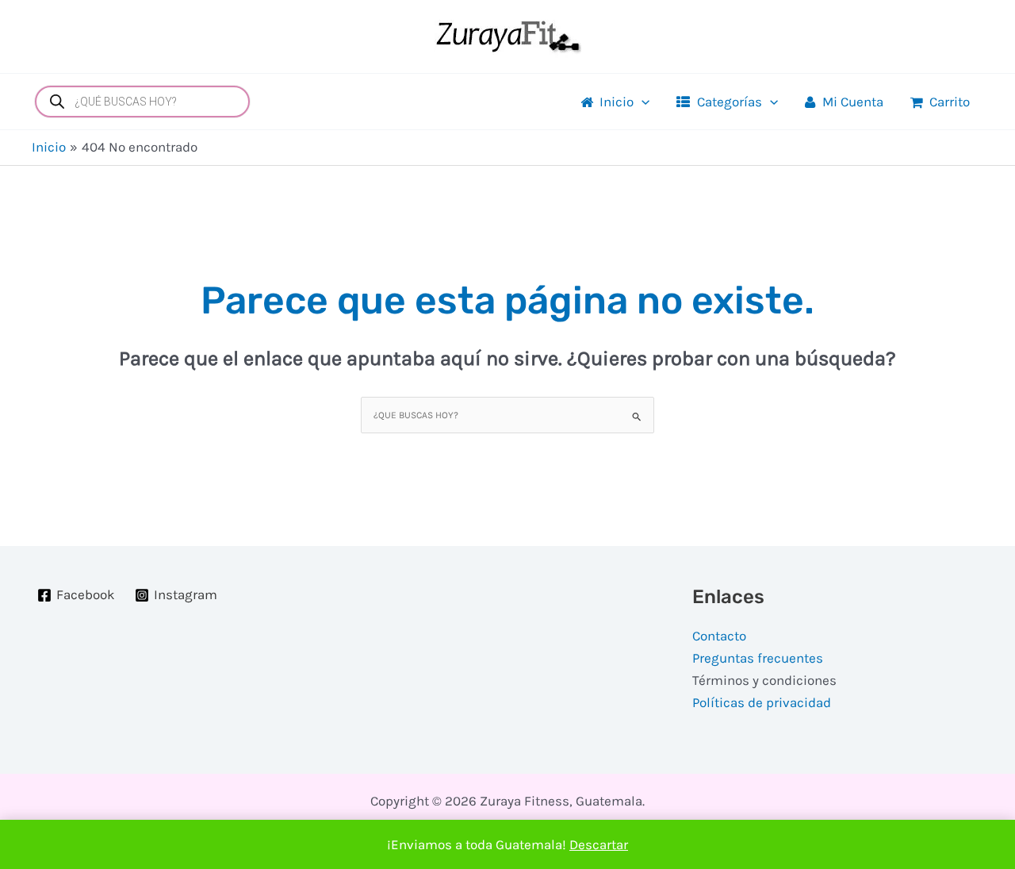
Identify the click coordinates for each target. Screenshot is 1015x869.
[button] (641, 101)
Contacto (719, 636)
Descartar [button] (598, 844)
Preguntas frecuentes (757, 658)
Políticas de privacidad (761, 702)
